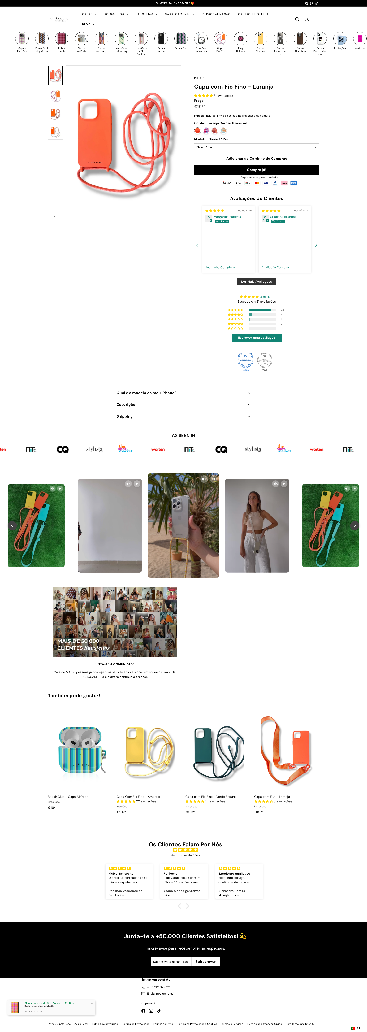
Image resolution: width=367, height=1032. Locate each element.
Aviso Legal (81, 1023)
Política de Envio (163, 1023)
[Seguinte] (55, 215)
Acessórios (115, 14)
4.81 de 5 (267, 297)
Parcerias (145, 14)
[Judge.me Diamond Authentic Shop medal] (245, 360)
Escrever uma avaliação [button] (256, 338)
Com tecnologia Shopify (300, 1023)
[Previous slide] (197, 245)
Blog (87, 24)
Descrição (126, 404)
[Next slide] (316, 245)
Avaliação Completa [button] (220, 267)
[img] (214, 211)
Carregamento (178, 14)
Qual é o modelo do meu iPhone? (146, 392)
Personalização (216, 14)
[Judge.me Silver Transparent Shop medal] (264, 360)
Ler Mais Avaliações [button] (256, 282)
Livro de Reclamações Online (264, 1023)
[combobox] (355, 1028)
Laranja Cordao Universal (197, 130)
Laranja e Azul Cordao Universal (223, 130)
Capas (88, 14)
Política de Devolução (105, 1023)
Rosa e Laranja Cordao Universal (206, 130)
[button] (204, 96)
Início (198, 78)
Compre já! (256, 170)
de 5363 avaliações (185, 855)
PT (358, 1028)
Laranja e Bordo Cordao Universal (214, 130)
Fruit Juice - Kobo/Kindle (39, 1006)
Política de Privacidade (135, 1023)
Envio (220, 115)
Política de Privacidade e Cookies (197, 1023)
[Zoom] (123, 142)
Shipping (125, 416)
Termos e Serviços (232, 1023)
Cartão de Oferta (253, 14)
